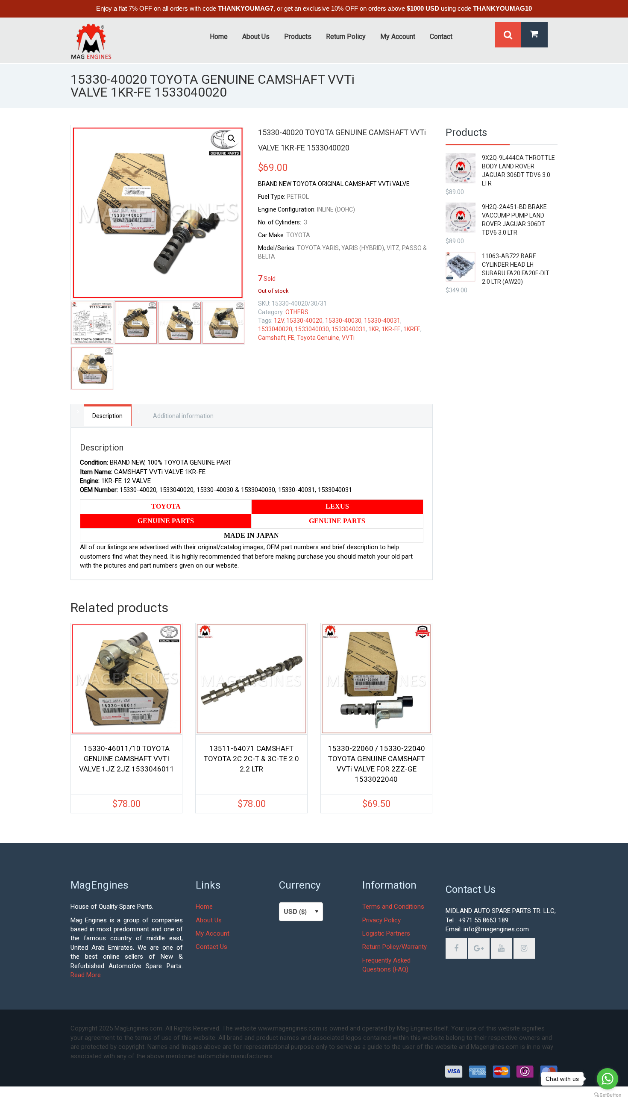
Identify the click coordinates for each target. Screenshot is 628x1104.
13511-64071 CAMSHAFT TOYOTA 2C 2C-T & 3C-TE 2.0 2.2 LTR (251, 758)
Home (204, 906)
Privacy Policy (381, 920)
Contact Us (211, 947)
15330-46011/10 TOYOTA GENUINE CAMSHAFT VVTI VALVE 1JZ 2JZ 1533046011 (126, 758)
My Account (212, 933)
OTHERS (296, 312)
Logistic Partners (386, 933)
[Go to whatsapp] (607, 1078)
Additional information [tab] (183, 415)
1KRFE (411, 329)
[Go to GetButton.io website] (607, 1095)
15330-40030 (343, 320)
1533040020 (275, 329)
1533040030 (312, 329)
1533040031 (349, 329)
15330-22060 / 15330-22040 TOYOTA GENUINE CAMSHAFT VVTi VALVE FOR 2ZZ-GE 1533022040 (376, 763)
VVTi (348, 337)
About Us (209, 920)
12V (279, 320)
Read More (85, 975)
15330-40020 (304, 320)
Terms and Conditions (393, 906)
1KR (373, 329)
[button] (231, 138)
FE (291, 337)
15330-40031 (382, 320)
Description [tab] (107, 415)
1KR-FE (391, 329)
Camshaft (271, 337)
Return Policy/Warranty (394, 947)
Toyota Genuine (318, 337)
